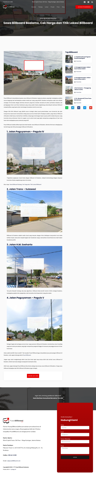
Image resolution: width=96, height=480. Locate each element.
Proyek (52, 7)
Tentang (40, 7)
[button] (84, 7)
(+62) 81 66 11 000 (8, 1)
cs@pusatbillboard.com (13, 461)
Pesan (62, 446)
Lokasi (46, 7)
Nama (62, 425)
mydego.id (13, 469)
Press (58, 7)
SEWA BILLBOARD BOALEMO (48, 18)
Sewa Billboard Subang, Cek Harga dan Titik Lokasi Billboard (25, 184)
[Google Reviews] (92, 2)
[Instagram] (88, 2)
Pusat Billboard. (27, 355)
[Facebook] (85, 2)
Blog (63, 7)
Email (62, 432)
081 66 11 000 (12, 455)
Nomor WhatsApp (65, 439)
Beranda (34, 7)
